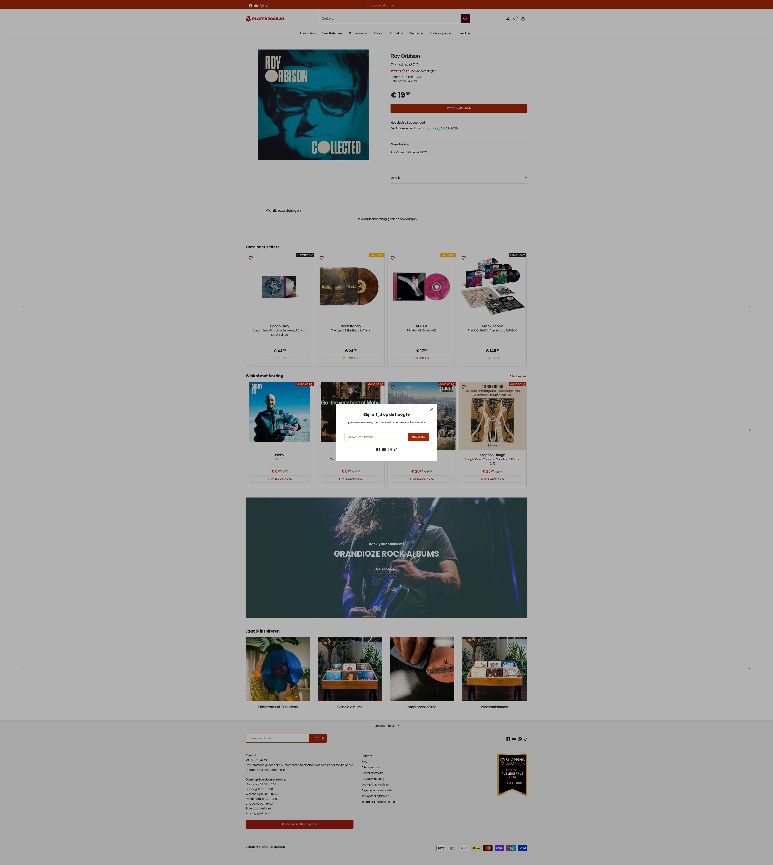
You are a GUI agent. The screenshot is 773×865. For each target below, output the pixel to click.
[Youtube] (384, 449)
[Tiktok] (395, 449)
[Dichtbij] (431, 409)
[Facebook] (378, 449)
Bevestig (418, 437)
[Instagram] (390, 449)
